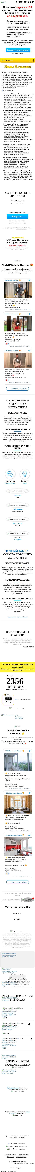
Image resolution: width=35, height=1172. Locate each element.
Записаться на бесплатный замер (18, 617)
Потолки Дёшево (23, 1146)
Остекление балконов (11, 1154)
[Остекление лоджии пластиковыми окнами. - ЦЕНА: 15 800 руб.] (9, 955)
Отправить (17, 216)
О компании (10, 1157)
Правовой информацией (21, 229)
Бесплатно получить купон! (18, 50)
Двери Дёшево (22, 1149)
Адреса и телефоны (21, 1157)
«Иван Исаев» (30, 1163)
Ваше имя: (17, 913)
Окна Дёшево (22, 1143)
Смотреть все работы (19, 882)
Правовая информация (16, 1168)
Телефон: (17, 919)
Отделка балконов (23, 1154)
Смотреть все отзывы (19, 389)
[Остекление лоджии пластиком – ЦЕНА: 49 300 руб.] (9, 1057)
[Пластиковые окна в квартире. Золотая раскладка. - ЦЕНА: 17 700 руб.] (9, 1014)
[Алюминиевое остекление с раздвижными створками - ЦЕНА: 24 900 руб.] (9, 970)
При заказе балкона (13, 1088)
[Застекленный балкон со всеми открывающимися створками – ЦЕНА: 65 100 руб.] (9, 1044)
